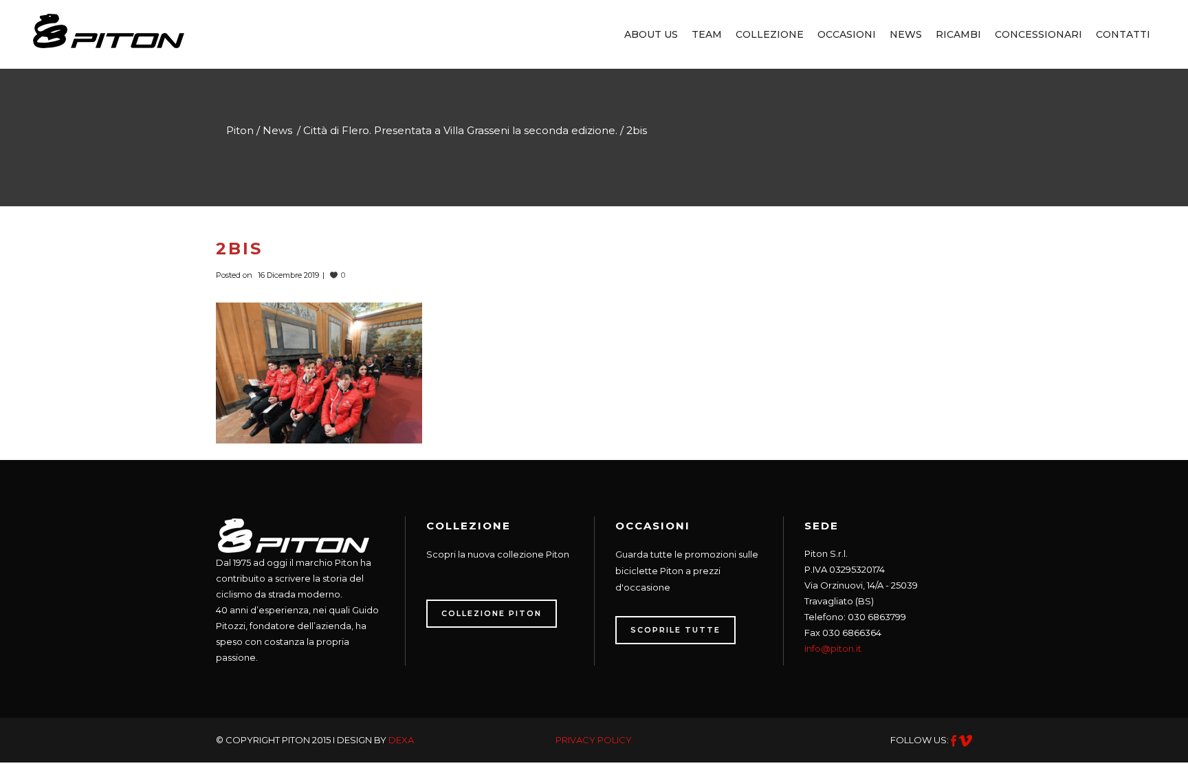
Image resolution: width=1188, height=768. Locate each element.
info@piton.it (832, 648)
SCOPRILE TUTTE (675, 630)
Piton (240, 130)
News (277, 130)
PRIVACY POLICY (594, 739)
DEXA (401, 739)
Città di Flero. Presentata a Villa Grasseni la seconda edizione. (460, 130)
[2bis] (319, 371)
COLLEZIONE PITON (491, 613)
